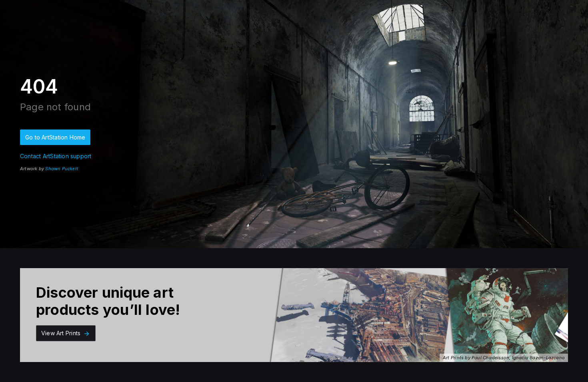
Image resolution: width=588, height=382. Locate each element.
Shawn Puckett (61, 168)
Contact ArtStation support (55, 156)
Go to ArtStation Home (55, 137)
